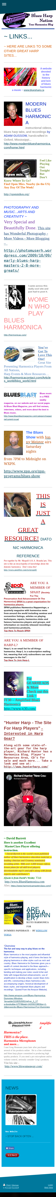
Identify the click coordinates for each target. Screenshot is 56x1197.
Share (11, 1148)
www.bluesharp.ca (34, 90)
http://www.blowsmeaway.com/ (23, 1066)
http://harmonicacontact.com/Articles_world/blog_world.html (27, 379)
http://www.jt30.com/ (20, 709)
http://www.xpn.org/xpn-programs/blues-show (25, 473)
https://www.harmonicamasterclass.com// (31, 885)
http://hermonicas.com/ (15, 335)
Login (50, 1185)
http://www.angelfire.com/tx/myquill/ (20, 570)
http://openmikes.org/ (16, 194)
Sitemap (15, 1185)
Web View (48, 1188)
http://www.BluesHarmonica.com (24, 881)
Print (8, 1185)
